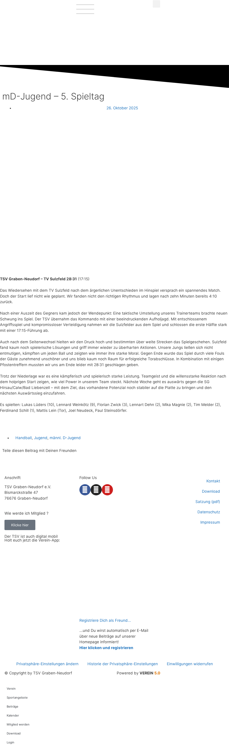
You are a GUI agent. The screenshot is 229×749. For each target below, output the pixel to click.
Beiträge (12, 706)
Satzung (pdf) (207, 501)
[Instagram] (96, 489)
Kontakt (213, 481)
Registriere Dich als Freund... (105, 620)
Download (211, 491)
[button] (156, 4)
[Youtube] (107, 489)
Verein (11, 688)
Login (10, 742)
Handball (23, 438)
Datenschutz (208, 512)
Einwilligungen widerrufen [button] (190, 664)
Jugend (40, 438)
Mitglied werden (18, 724)
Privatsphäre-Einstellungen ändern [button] (47, 664)
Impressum (210, 522)
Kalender (13, 715)
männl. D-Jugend (65, 438)
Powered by (138, 673)
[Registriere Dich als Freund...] (85, 610)
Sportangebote (17, 697)
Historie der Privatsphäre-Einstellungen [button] (122, 664)
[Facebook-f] (85, 489)
